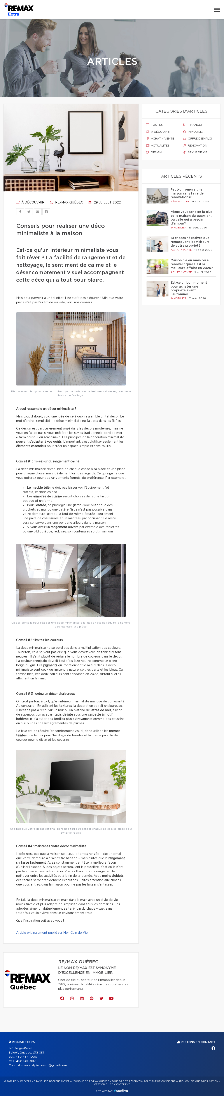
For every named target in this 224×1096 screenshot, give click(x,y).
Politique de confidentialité (163, 1081)
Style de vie (197, 152)
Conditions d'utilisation (201, 1081)
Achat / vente (162, 138)
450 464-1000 (26, 1056)
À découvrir (32, 202)
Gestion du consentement (112, 1084)
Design (156, 152)
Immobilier (196, 132)
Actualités (159, 145)
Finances (195, 125)
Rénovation (197, 145)
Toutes (156, 125)
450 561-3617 (26, 1061)
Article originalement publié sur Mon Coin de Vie (52, 932)
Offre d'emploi (199, 138)
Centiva (121, 1090)
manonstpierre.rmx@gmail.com (44, 1065)
